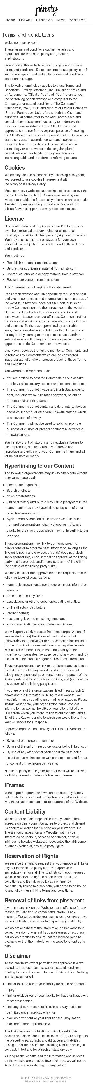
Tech (61, 20)
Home (10, 20)
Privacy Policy (32, 1081)
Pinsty (47, 9)
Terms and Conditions (54, 1081)
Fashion (44, 20)
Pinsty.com (43, 1077)
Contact (77, 20)
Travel (25, 20)
